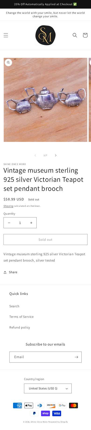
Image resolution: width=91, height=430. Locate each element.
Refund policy (19, 327)
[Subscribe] (76, 357)
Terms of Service (21, 317)
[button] (6, 35)
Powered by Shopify (58, 421)
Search (14, 306)
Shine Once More (39, 421)
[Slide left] (35, 155)
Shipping (8, 205)
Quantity (9, 214)
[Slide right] (56, 155)
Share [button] (13, 272)
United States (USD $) (43, 388)
